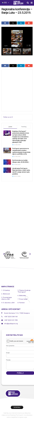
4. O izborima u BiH (7, 303)
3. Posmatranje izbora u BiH (6, 298)
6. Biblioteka (22, 295)
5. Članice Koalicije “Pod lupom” (24, 291)
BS (5, 2)
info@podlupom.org (11, 323)
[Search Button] (28, 3)
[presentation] (3, 254)
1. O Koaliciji (5, 290)
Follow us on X (8, 117)
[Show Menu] (32, 3)
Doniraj (17, 407)
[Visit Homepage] (18, 3)
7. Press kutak (22, 299)
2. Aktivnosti (5, 294)
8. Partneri (21, 303)
